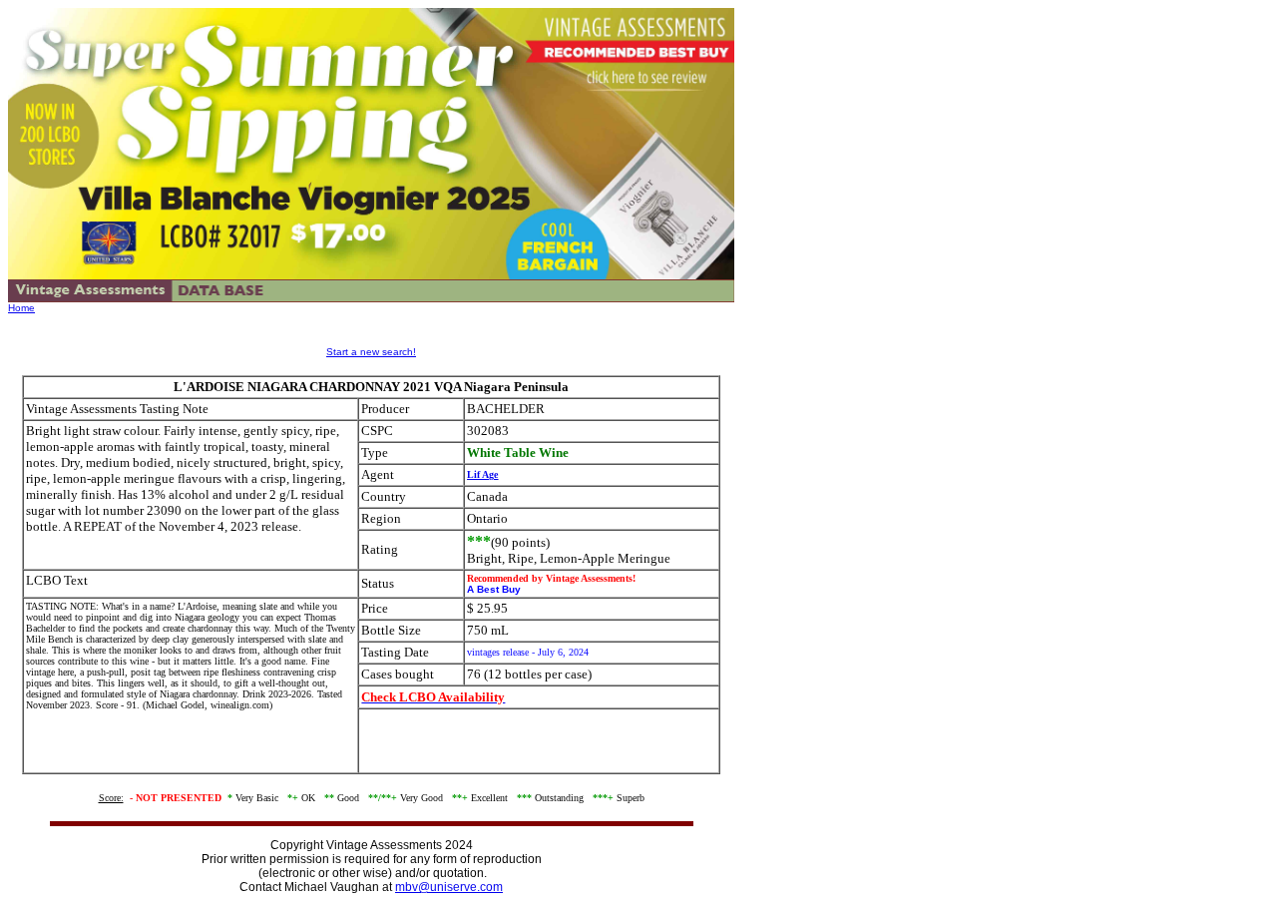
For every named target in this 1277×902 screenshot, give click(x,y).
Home (21, 307)
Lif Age (482, 474)
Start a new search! (371, 351)
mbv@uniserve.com (449, 887)
